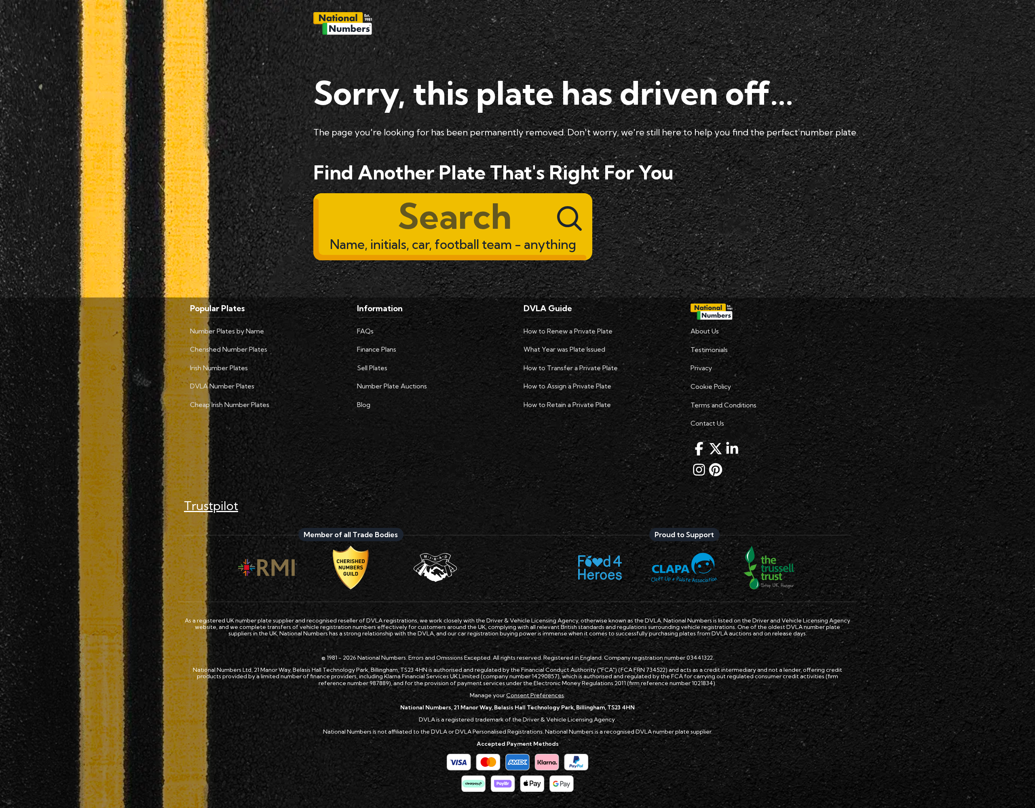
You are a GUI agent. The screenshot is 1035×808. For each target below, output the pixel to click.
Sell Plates (372, 368)
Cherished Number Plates (228, 349)
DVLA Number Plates (222, 386)
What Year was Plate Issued (564, 349)
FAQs (365, 331)
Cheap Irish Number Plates (229, 405)
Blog (363, 405)
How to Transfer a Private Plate (571, 368)
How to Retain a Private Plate (567, 405)
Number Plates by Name (227, 331)
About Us (705, 331)
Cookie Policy (711, 386)
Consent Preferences (535, 695)
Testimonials (709, 350)
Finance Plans (376, 349)
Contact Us (707, 423)
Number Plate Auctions (392, 386)
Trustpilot (211, 505)
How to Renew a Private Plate (568, 331)
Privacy (701, 368)
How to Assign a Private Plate (567, 386)
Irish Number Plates (219, 368)
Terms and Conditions (723, 405)
